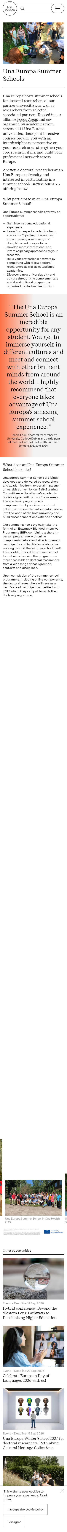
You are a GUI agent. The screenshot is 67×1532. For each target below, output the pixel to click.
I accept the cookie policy (26, 1509)
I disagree (14, 1522)
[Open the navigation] (57, 8)
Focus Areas (27, 119)
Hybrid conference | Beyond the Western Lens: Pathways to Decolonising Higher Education (30, 1313)
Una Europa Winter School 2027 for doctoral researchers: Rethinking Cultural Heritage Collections (33, 1443)
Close (62, 1491)
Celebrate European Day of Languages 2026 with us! (26, 1378)
